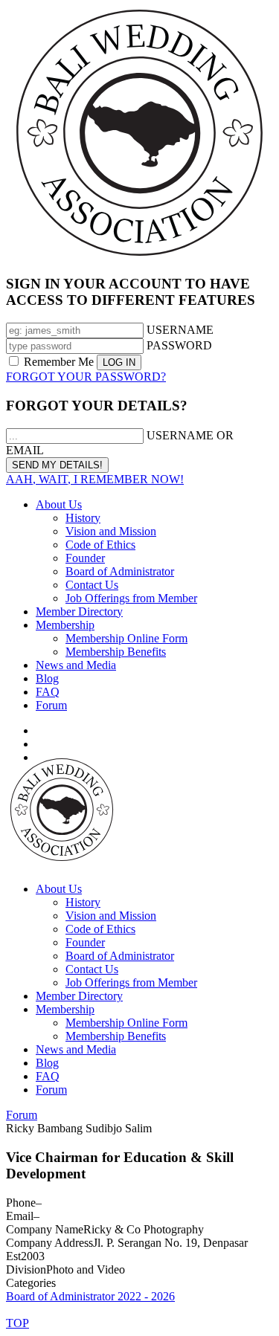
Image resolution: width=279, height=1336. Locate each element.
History (82, 518)
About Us (59, 504)
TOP (17, 1323)
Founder (85, 558)
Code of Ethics (100, 544)
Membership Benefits (115, 651)
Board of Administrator (119, 571)
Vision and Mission (110, 531)
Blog (47, 678)
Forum (51, 705)
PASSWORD (179, 345)
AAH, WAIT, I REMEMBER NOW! (95, 479)
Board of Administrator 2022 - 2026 (90, 1296)
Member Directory (79, 611)
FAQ (48, 691)
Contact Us (91, 584)
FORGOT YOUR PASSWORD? (86, 376)
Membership (65, 625)
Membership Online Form (126, 638)
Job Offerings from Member (131, 598)
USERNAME (180, 329)
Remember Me (59, 361)
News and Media (76, 665)
